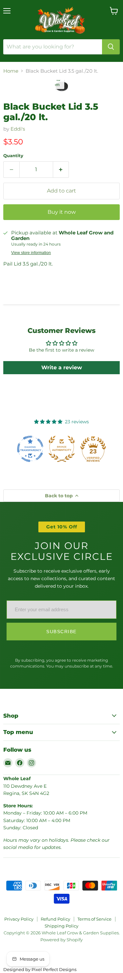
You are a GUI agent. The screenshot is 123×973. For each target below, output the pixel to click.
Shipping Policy (61, 925)
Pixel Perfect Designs (53, 969)
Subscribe (61, 631)
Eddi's (17, 129)
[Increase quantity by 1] (61, 169)
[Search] (111, 46)
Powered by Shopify (61, 939)
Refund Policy (55, 919)
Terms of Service (94, 919)
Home (10, 71)
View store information (31, 252)
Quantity (13, 155)
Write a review (61, 367)
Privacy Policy (18, 919)
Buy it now (62, 212)
